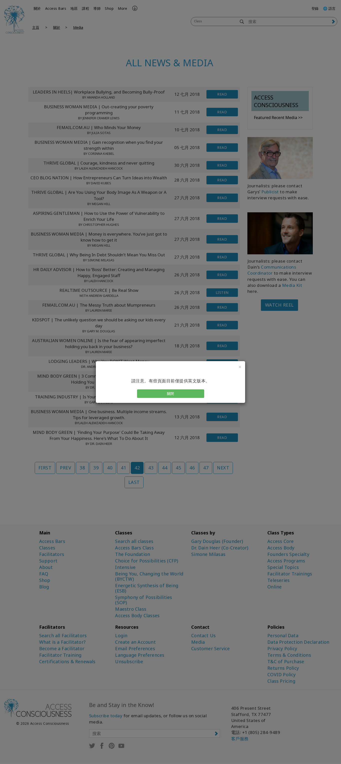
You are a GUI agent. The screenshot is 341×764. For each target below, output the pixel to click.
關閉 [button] (170, 393)
